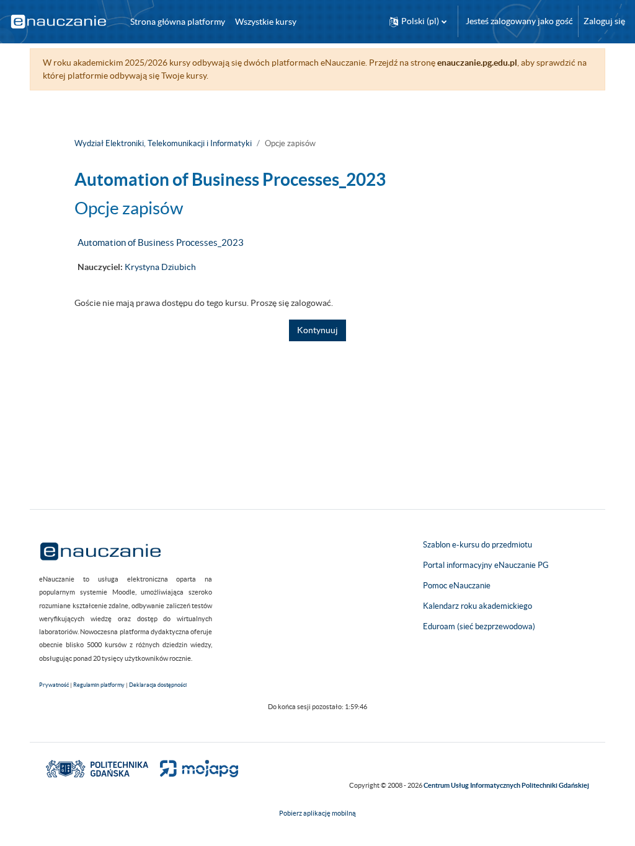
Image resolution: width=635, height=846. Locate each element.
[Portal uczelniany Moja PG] (193, 768)
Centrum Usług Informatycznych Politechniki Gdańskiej (506, 785)
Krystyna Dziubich (160, 267)
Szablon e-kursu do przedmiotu (477, 544)
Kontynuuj (317, 330)
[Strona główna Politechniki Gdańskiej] (97, 768)
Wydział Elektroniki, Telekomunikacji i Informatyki (163, 143)
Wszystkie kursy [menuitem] (265, 22)
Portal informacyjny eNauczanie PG (486, 565)
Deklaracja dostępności (158, 685)
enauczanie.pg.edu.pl (477, 63)
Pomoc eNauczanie (457, 585)
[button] (418, 21)
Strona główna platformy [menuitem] (177, 22)
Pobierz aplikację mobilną (317, 813)
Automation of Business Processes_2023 (161, 242)
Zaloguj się (604, 21)
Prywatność (54, 685)
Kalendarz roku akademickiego (477, 606)
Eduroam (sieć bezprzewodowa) (479, 626)
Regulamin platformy (99, 685)
